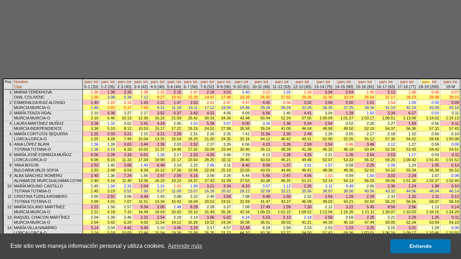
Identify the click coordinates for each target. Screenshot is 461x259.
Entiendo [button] (420, 246)
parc (89, 81)
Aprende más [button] (185, 246)
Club (18, 87)
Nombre (21, 81)
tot (96, 81)
